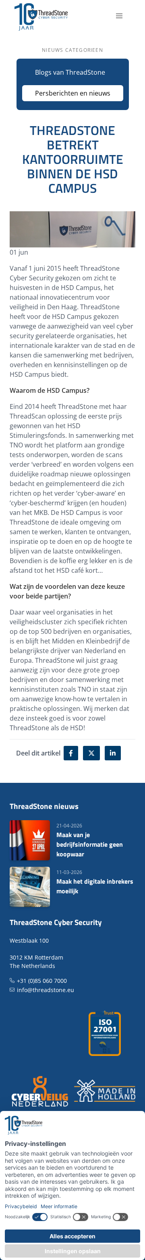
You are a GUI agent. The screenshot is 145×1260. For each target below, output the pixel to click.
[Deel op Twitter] (91, 753)
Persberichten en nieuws (72, 93)
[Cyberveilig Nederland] (40, 1090)
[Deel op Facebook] (71, 753)
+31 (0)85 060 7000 (42, 980)
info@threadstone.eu (45, 990)
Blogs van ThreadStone (70, 72)
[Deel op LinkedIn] (113, 753)
